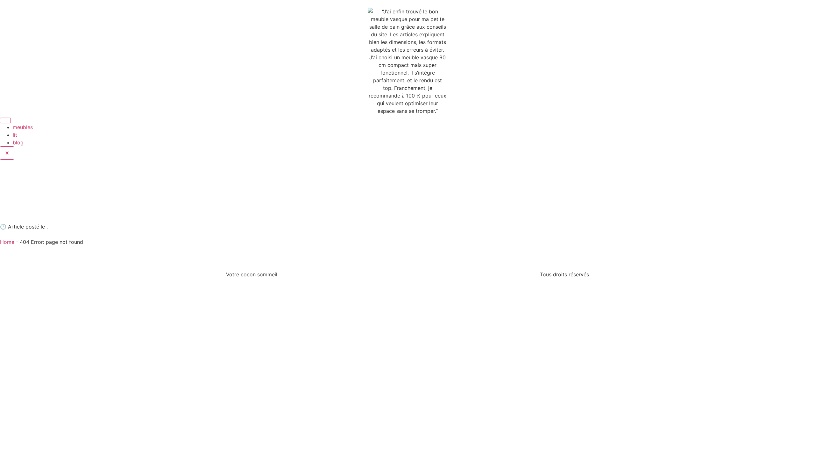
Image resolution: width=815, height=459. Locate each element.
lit (15, 135)
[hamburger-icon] (5, 120)
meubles (23, 127)
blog (18, 142)
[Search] (524, 187)
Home (7, 242)
